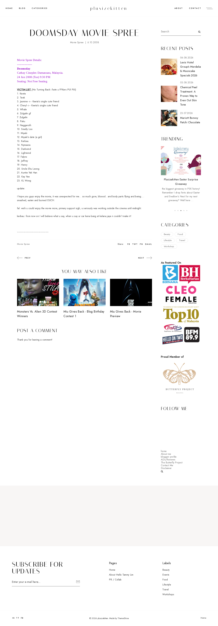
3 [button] (180, 210)
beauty (167, 234)
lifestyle (168, 240)
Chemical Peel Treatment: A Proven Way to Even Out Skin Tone (189, 96)
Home (9, 8)
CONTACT (195, 8)
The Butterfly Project (172, 462)
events (165, 574)
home (164, 451)
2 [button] (177, 210)
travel (182, 240)
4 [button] (183, 210)
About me (166, 454)
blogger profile (169, 456)
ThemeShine (123, 618)
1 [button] (175, 210)
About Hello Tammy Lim (121, 574)
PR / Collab (115, 579)
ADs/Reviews (168, 459)
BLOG (22, 8)
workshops (168, 594)
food (180, 234)
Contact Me (167, 465)
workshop (169, 246)
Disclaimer (166, 468)
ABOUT (178, 8)
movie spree (77, 42)
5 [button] (186, 210)
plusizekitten (109, 8)
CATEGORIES (40, 8)
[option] (181, 174)
